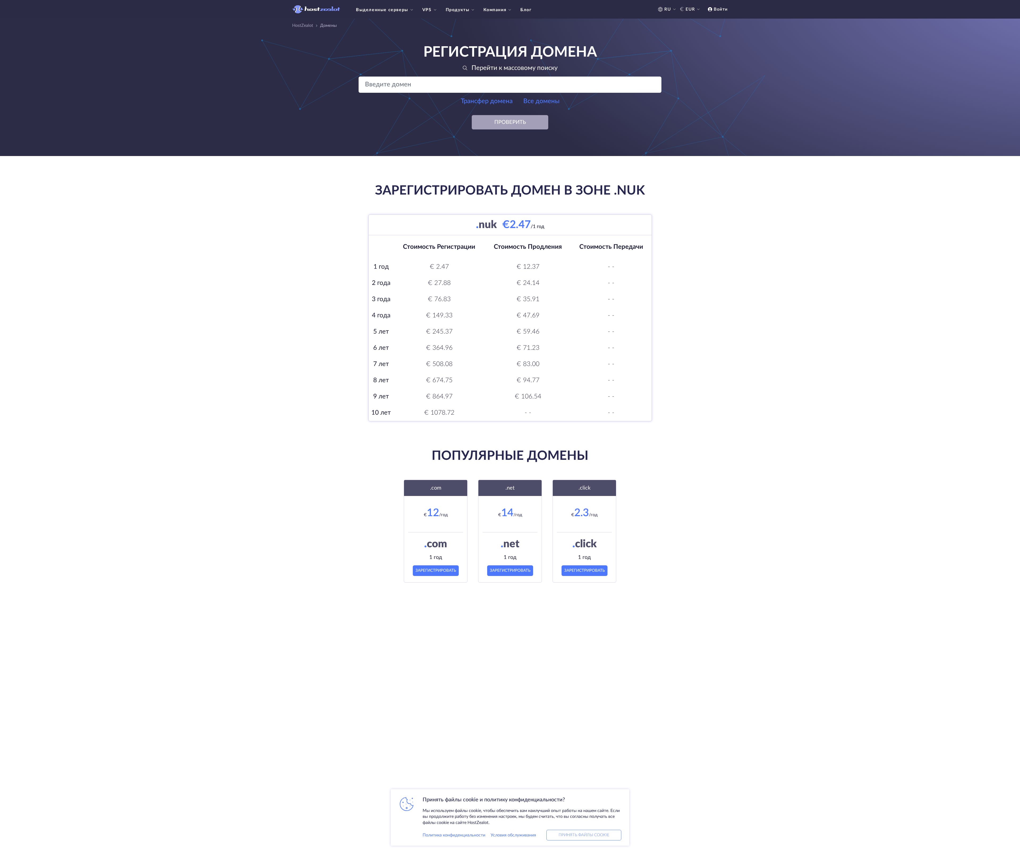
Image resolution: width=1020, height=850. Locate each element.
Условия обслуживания (513, 835)
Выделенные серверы (382, 10)
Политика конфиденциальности (454, 835)
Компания (494, 10)
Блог (526, 10)
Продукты (458, 10)
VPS (427, 10)
